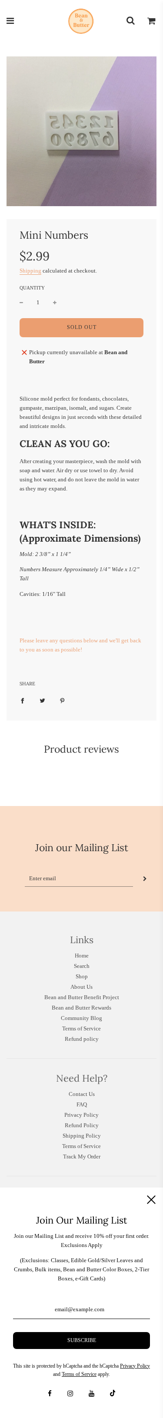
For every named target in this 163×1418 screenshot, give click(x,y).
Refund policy (82, 1039)
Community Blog (81, 1018)
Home (82, 955)
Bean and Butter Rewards (81, 1007)
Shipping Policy (82, 1135)
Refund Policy (82, 1125)
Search (82, 966)
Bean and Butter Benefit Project (81, 997)
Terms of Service (81, 1028)
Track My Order (81, 1156)
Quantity (32, 287)
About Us (81, 987)
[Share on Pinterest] (62, 701)
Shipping (30, 270)
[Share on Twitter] (42, 701)
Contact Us (82, 1094)
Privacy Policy (81, 1115)
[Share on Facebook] (22, 701)
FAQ (82, 1104)
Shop (82, 976)
